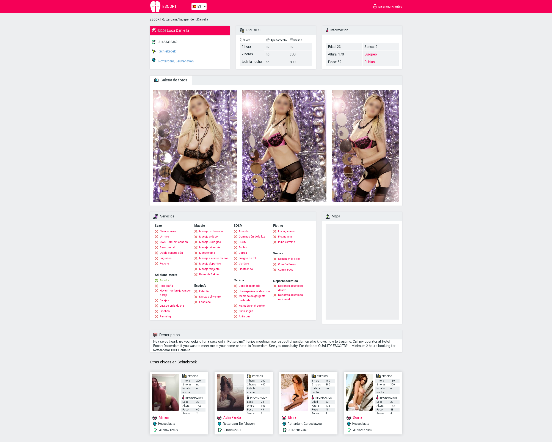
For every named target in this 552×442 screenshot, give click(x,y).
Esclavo (243, 247)
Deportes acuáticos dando (290, 288)
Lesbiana (205, 302)
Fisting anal (285, 236)
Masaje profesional (211, 231)
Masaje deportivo (210, 263)
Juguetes (165, 258)
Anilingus (244, 316)
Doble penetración (171, 252)
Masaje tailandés (209, 247)
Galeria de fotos (173, 80)
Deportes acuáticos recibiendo (290, 297)
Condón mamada (249, 285)
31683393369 (167, 42)
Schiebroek (167, 51)
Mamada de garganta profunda (252, 298)
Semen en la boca (289, 258)
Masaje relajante (209, 269)
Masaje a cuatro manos (213, 258)
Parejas (164, 300)
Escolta (164, 280)
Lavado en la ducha (172, 305)
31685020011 (233, 430)
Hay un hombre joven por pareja (175, 292)
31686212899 (168, 430)
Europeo (370, 54)
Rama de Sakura (209, 274)
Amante (243, 231)
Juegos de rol (247, 258)
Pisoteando (246, 269)
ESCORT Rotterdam (163, 19)
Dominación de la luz (252, 236)
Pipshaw (165, 311)
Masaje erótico (208, 236)
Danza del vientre (210, 296)
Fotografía (166, 285)
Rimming (165, 316)
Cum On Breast (287, 264)
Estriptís (204, 291)
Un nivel (164, 236)
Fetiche (164, 263)
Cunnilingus (246, 311)
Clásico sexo (168, 231)
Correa (243, 252)
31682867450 (298, 430)
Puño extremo (286, 242)
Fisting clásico (287, 231)
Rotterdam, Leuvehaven (175, 61)
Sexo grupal (167, 247)
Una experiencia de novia (254, 291)
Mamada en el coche (252, 305)
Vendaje (244, 263)
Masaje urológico (210, 242)
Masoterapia (207, 252)
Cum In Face (285, 269)
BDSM (242, 242)
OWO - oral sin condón (174, 242)
